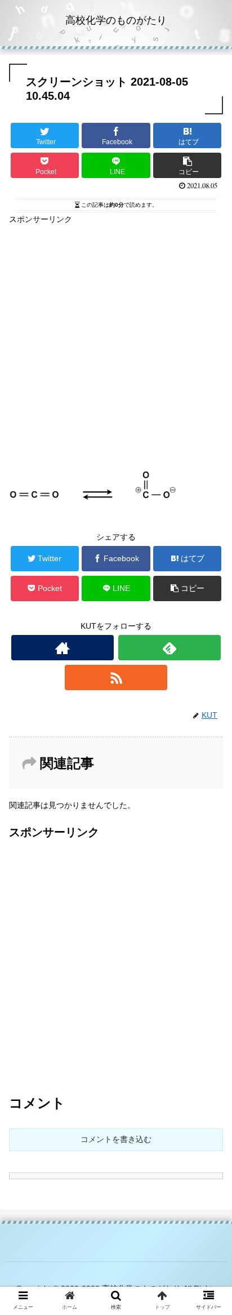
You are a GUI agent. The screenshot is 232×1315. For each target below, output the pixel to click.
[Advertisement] (116, 342)
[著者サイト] (62, 647)
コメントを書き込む (116, 1139)
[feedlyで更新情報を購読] (169, 647)
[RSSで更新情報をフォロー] (116, 677)
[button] (208, 1050)
